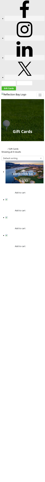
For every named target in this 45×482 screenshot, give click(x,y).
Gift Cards (9, 88)
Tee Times (9, 83)
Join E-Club (24, 83)
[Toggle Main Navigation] (40, 95)
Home (4, 149)
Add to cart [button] (20, 192)
